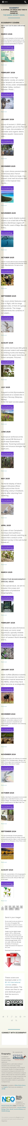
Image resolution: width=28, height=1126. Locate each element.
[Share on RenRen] (25, 1017)
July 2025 (5, 387)
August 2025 (7, 343)
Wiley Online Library (20, 1085)
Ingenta (6, 1087)
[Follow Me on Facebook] (7, 1017)
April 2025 (6, 525)
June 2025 (6, 432)
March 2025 (6, 572)
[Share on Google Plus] (12, 1017)
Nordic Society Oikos (7, 1105)
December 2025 (8, 166)
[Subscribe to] (25, 914)
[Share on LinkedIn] (16, 1017)
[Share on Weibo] (12, 1020)
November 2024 (8, 754)
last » (17, 909)
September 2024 (8, 831)
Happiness (4, 1121)
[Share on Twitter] (3, 1017)
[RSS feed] (16, 1020)
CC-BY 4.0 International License (13, 982)
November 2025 (8, 213)
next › (11, 909)
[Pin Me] (20, 1017)
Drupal (17, 1117)
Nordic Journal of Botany (16, 1109)
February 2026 (8, 73)
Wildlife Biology (5, 1111)
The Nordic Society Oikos (13, 15)
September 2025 (8, 296)
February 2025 (8, 623)
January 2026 (7, 119)
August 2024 (7, 870)
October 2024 (7, 793)
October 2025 (7, 257)
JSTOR (3, 1089)
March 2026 (6, 34)
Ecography (14, 8)
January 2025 (7, 670)
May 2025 (5, 479)
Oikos (7, 1109)
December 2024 (8, 714)
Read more (4, 65)
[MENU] (2, 2)
